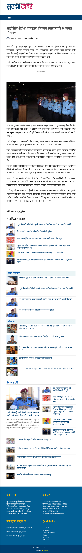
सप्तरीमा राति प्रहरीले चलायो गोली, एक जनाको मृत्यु (34, 474)
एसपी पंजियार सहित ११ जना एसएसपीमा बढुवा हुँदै (35, 358)
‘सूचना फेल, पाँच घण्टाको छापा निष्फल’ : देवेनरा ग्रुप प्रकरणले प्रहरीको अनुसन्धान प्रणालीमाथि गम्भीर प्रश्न (43, 247)
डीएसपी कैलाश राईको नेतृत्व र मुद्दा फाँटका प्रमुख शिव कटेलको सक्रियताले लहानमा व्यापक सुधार (44, 467)
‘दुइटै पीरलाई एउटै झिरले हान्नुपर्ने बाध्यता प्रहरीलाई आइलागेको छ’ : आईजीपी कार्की (44, 224)
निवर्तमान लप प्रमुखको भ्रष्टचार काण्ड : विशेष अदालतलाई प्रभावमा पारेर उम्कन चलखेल (46, 368)
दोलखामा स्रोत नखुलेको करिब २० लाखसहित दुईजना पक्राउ (36, 439)
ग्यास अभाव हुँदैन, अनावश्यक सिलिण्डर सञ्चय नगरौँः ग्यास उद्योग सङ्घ (39, 238)
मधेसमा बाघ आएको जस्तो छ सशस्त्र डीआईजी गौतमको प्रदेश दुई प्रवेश (41, 336)
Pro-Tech (45, 550)
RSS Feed (45, 539)
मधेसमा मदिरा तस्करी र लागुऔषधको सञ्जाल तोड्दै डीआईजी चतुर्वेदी (39, 457)
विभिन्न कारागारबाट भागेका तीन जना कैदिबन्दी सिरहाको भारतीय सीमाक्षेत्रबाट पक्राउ (44, 448)
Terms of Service (48, 532)
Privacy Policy (47, 530)
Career (45, 535)
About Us (45, 527)
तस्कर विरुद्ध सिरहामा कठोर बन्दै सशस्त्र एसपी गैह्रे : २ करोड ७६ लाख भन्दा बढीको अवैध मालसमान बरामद (45, 327)
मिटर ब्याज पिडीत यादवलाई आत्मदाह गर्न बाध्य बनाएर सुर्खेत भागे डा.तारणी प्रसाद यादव (45, 348)
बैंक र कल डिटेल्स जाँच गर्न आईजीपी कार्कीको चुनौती (34, 231)
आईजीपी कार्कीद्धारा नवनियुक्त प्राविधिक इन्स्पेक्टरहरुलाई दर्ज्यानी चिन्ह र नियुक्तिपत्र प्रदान (44, 261)
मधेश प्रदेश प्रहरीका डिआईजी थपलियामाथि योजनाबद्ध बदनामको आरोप (40, 252)
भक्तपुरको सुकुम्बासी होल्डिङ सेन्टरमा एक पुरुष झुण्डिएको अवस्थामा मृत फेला (44, 277)
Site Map (45, 537)
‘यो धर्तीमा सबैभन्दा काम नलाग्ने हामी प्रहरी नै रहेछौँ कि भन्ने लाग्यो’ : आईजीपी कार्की (45, 299)
